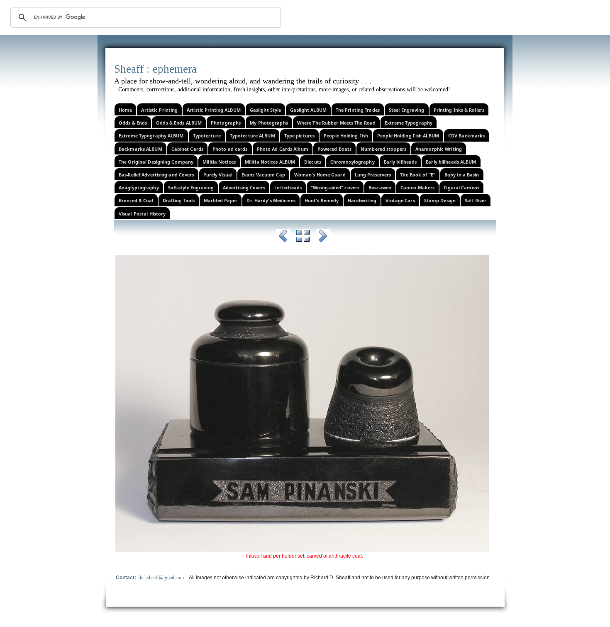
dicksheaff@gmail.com (161, 577)
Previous (283, 237)
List (303, 237)
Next (323, 237)
